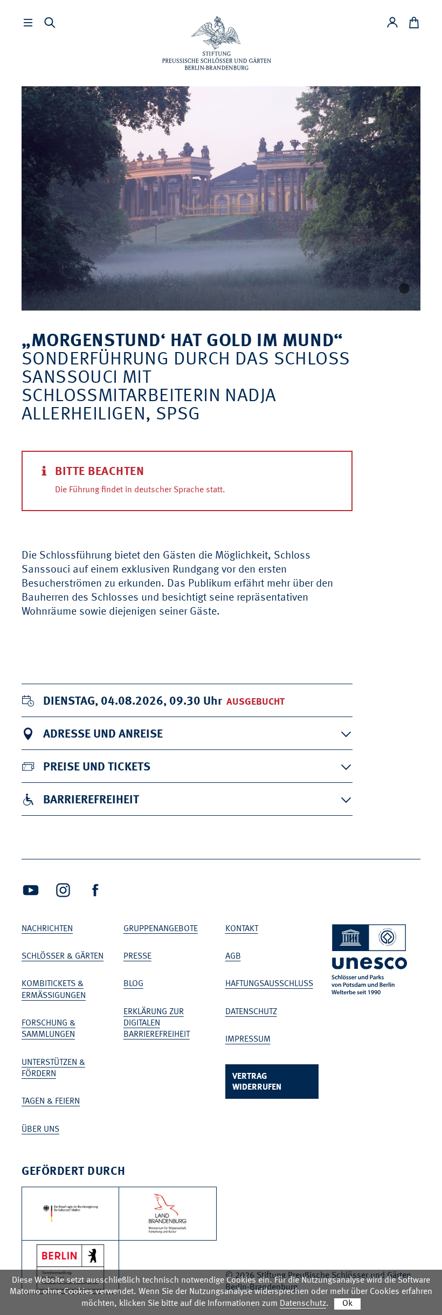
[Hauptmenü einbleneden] (28, 22)
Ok (347, 1303)
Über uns (40, 1129)
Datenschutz (251, 1012)
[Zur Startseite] (216, 43)
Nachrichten (47, 929)
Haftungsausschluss (269, 984)
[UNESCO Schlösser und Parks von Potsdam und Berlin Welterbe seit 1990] (370, 961)
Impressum (248, 1039)
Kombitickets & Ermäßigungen (54, 990)
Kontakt (241, 929)
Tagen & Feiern (51, 1101)
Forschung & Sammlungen (48, 1029)
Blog (133, 984)
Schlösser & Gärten (62, 956)
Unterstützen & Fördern (53, 1068)
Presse (137, 956)
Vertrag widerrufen (256, 1082)
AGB (233, 956)
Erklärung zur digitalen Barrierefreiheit (156, 1023)
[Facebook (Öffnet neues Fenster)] (95, 890)
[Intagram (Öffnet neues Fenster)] (63, 890)
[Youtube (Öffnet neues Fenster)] (31, 890)
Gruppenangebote (160, 929)
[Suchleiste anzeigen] (49, 22)
